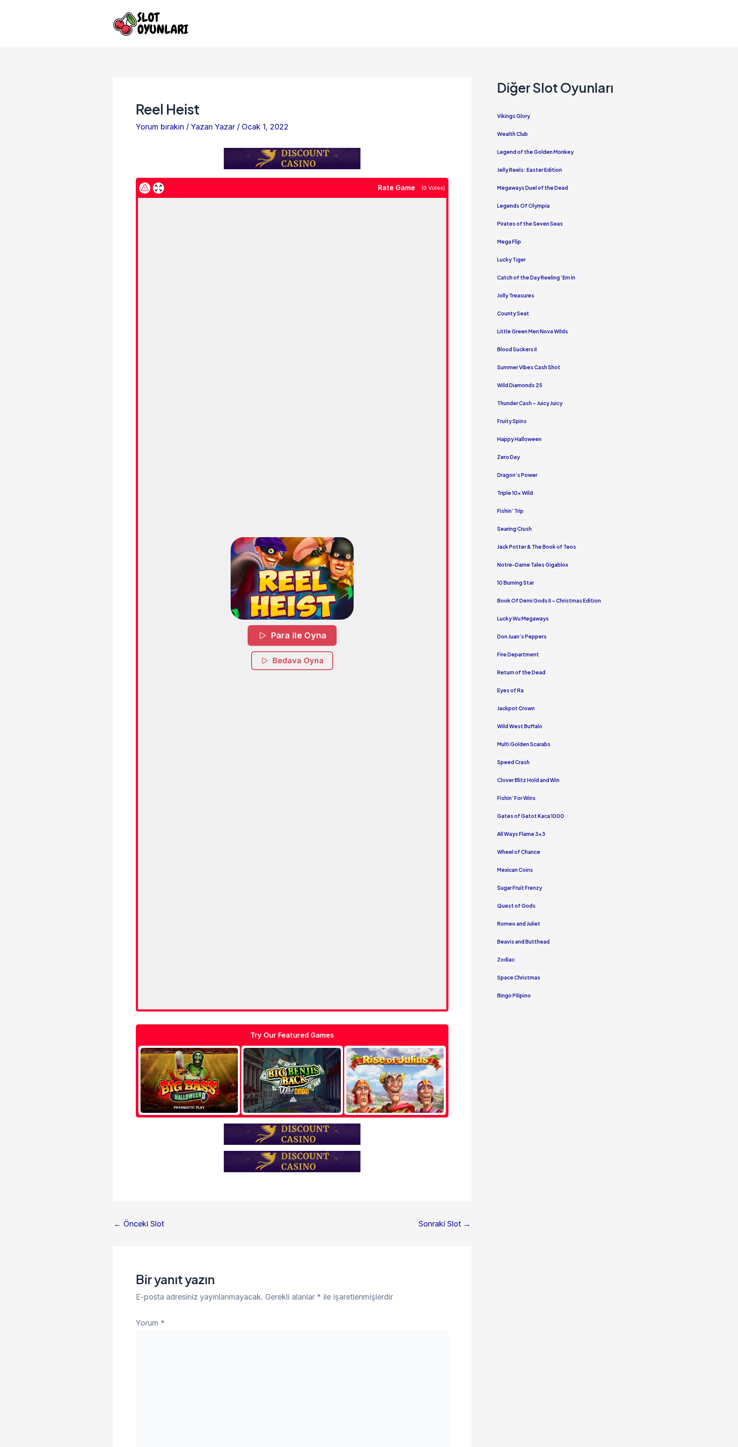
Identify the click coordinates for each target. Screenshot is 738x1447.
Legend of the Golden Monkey (535, 152)
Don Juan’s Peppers (522, 636)
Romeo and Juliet (518, 924)
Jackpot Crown (516, 708)
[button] (292, 578)
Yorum (150, 1322)
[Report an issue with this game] (144, 188)
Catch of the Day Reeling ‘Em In (536, 277)
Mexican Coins (515, 870)
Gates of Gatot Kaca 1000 (530, 816)
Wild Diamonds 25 (519, 385)
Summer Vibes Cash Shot (528, 367)
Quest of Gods (516, 906)
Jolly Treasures (515, 295)
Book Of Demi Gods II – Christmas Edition (549, 600)
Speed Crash (513, 762)
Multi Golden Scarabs (524, 744)
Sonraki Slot (445, 1224)
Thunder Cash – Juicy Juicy (529, 403)
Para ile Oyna (298, 634)
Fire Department (518, 654)
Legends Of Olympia (523, 206)
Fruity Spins (512, 421)
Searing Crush (514, 529)
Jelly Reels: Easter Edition (529, 170)
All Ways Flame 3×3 (521, 834)
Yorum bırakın (160, 126)
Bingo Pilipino (514, 995)
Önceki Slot (139, 1224)
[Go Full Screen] (158, 188)
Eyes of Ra (510, 690)
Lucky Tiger (511, 259)
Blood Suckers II (517, 349)
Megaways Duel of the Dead (532, 188)
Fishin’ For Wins (516, 798)
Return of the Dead (521, 672)
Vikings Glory (513, 116)
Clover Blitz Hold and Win (528, 780)
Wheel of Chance (518, 852)
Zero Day (508, 457)
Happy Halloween (519, 439)
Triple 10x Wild (515, 493)
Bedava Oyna (298, 660)
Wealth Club (512, 134)
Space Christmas (518, 977)
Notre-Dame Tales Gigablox (532, 565)
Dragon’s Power (517, 475)
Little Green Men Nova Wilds (532, 331)
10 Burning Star (515, 582)
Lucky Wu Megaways (523, 618)
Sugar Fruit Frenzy (519, 888)
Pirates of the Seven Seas (530, 224)
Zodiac (506, 959)
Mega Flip (509, 241)
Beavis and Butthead (523, 941)
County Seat (513, 313)
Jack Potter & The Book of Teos (536, 547)
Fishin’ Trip (510, 511)
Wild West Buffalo (519, 726)
